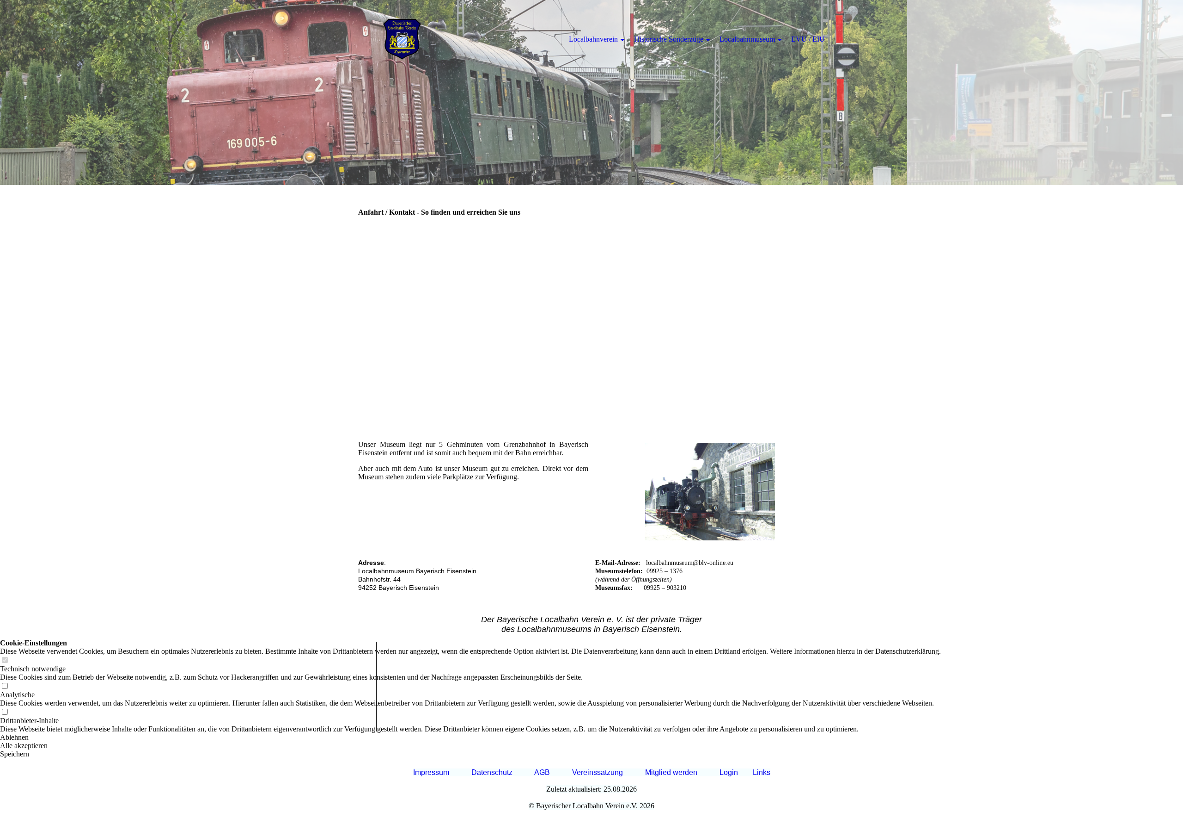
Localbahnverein (593, 39)
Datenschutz (491, 772)
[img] (591, 92)
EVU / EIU (808, 39)
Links (761, 772)
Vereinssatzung (597, 772)
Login (729, 772)
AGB (542, 772)
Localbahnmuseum (747, 39)
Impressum (431, 772)
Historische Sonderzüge (668, 39)
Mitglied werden (671, 772)
